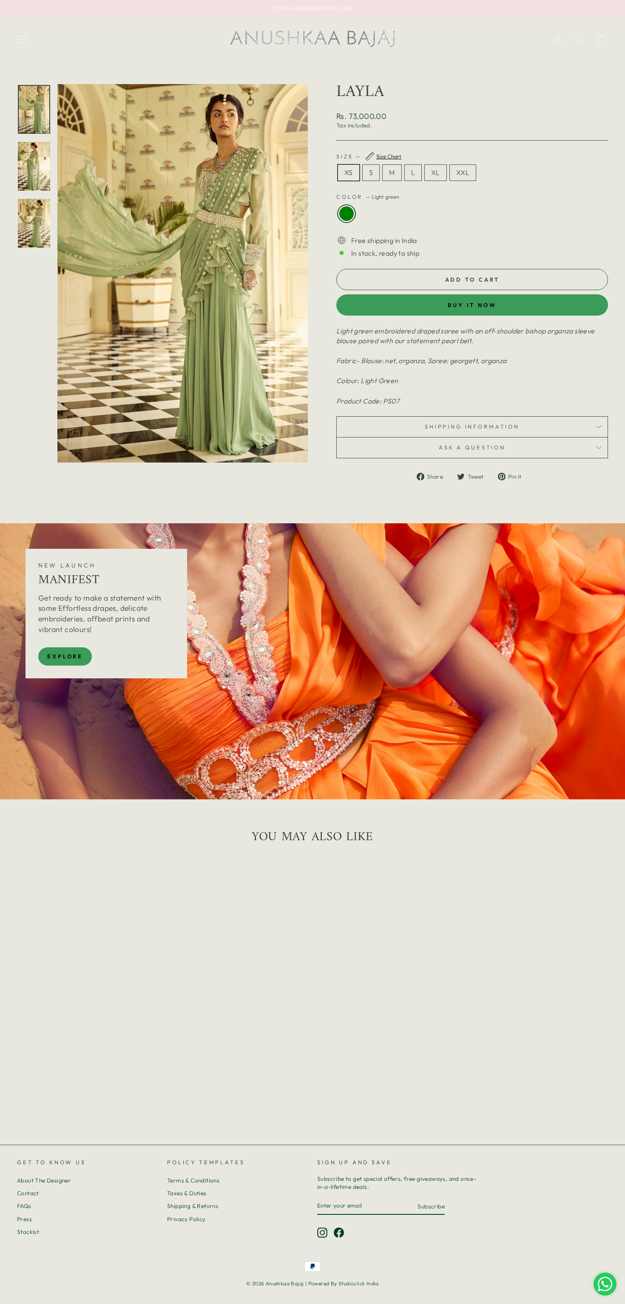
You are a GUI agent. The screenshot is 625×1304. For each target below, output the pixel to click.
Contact (28, 1193)
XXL (462, 172)
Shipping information (472, 426)
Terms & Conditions (193, 1180)
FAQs (24, 1206)
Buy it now (472, 305)
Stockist (28, 1232)
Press (24, 1219)
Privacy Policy (186, 1219)
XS (348, 172)
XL (435, 172)
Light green (346, 213)
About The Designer (44, 1180)
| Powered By (321, 1283)
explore (65, 656)
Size (368, 156)
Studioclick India (358, 1283)
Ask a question (472, 447)
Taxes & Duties (187, 1193)
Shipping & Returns (192, 1206)
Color (367, 196)
